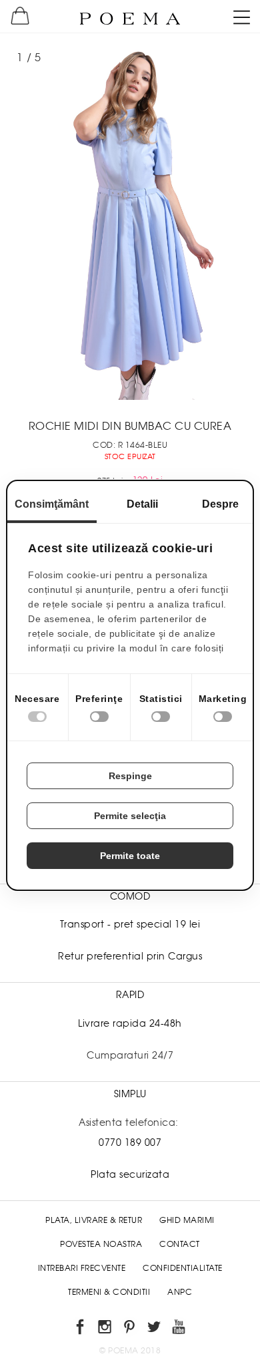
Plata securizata (130, 1174)
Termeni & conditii (109, 1292)
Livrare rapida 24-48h (130, 1023)
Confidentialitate (183, 1268)
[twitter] (155, 1329)
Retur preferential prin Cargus (130, 956)
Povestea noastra (101, 1244)
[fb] (81, 1329)
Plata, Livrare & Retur (93, 1220)
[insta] (105, 1329)
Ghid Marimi (187, 1220)
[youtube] (179, 1329)
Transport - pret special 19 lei (130, 924)
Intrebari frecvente (82, 1268)
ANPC (179, 1292)
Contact (179, 1244)
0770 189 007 (130, 1142)
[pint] (130, 1329)
